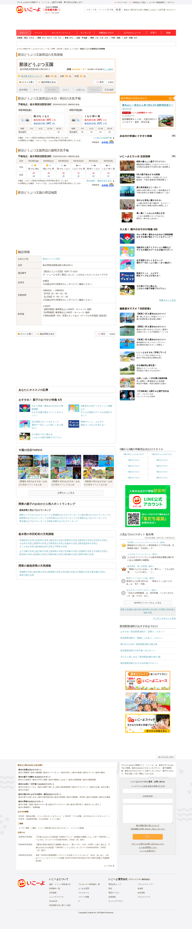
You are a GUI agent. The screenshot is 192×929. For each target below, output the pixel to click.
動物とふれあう (150, 10)
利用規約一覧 (54, 888)
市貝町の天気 (71, 551)
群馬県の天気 (54, 572)
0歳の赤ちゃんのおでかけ (133, 454)
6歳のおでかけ (134, 472)
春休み (126, 10)
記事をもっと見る (66, 493)
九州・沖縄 (128, 38)
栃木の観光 (100, 772)
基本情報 (23, 90)
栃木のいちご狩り (92, 804)
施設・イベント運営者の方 (60, 884)
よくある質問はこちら (148, 847)
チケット (37, 90)
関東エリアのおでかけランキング (35, 515)
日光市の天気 (99, 540)
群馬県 (146, 609)
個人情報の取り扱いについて (147, 825)
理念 (110, 888)
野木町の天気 (25, 554)
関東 (39, 38)
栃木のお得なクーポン (27, 787)
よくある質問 (83, 888)
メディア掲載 (83, 897)
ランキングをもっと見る (164, 618)
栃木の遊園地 (23, 772)
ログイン (171, 2)
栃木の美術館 (92, 797)
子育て (153, 33)
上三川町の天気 (26, 551)
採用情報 (112, 897)
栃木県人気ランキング (31, 76)
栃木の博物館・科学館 (76, 797)
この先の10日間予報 (102, 138)
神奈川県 (148, 612)
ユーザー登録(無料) (157, 2)
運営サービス (113, 893)
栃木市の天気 (56, 540)
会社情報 (141, 893)
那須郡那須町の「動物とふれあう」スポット (141, 638)
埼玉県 (154, 609)
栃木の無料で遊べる (46, 787)
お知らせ (80, 90)
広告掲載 (52, 893)
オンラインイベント (61, 33)
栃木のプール (88, 772)
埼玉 (60, 38)
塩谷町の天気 (40, 554)
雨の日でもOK (136, 10)
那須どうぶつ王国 (51, 259)
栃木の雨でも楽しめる (27, 797)
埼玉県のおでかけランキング (62, 518)
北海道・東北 (22, 38)
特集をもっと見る (167, 300)
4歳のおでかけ (134, 466)
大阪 (97, 38)
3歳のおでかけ (162, 460)
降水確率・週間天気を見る (99, 181)
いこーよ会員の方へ (148, 851)
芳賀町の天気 (85, 551)
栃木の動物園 (36, 772)
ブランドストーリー (146, 884)
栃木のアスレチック (80, 787)
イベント (38, 33)
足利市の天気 (42, 540)
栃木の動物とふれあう (58, 780)
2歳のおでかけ (134, 460)
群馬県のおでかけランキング (33, 518)
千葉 (55, 38)
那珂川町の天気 (86, 554)
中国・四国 (115, 38)
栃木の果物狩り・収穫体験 (29, 807)
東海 (66, 38)
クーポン (52, 90)
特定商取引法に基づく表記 (60, 905)
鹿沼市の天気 (85, 540)
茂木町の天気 (56, 551)
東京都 (170, 609)
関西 (92, 38)
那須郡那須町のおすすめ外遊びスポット (139, 663)
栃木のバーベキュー (52, 772)
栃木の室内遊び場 (45, 797)
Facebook (53, 901)
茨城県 (129, 609)
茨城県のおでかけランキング (66, 515)
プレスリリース (144, 897)
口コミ (66, 90)
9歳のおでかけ (162, 478)
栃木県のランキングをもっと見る (147, 603)
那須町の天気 (71, 554)
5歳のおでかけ (162, 466)
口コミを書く (28, 82)
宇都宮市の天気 (26, 540)
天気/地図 (108, 90)
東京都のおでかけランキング (33, 521)
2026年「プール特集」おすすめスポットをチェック (86, 816)
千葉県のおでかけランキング (91, 518)
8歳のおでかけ (134, 478)
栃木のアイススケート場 (59, 804)
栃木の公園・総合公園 (99, 787)
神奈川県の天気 (26, 575)
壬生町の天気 (99, 551)
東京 (44, 38)
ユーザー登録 (23, 828)
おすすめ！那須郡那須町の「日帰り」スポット (142, 631)
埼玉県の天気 (69, 572)
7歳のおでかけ (162, 472)
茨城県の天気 (25, 572)
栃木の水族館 (104, 797)
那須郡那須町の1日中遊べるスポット (137, 650)
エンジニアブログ (115, 901)
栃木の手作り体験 (40, 780)
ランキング (85, 33)
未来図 (140, 888)
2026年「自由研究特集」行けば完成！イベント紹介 (39, 819)
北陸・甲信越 (81, 38)
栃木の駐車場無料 (63, 787)
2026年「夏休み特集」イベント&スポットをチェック (40, 816)
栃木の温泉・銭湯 (25, 804)
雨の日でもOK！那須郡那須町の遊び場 (138, 644)
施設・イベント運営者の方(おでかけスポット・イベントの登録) (58, 828)
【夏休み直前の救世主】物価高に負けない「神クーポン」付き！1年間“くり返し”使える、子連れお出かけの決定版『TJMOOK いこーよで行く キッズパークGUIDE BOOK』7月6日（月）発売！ (73, 847)
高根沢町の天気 (55, 554)
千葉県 (162, 609)
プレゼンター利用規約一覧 (89, 884)
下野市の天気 (60, 546)
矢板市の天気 (71, 543)
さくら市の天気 (26, 546)
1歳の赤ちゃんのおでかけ (162, 454)
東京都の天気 (97, 572)
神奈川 (49, 38)
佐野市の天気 (71, 540)
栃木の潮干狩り (77, 804)
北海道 (31, 38)
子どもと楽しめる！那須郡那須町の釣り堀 (140, 657)
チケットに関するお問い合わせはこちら (148, 844)
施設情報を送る (48, 82)
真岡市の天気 (40, 543)
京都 (101, 38)
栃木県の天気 (40, 572)
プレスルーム (83, 893)
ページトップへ (167, 757)
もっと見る (108, 866)
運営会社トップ (114, 884)
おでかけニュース (132, 33)
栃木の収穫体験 (75, 780)
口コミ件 (107, 69)
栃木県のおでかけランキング (95, 515)
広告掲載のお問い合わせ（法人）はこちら (148, 829)
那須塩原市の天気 (87, 543)
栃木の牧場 (76, 772)
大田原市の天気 (55, 543)
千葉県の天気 (83, 572)
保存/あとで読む (139, 2)
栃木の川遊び (23, 790)
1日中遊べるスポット (167, 10)
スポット (23, 33)
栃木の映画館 (59, 797)
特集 (168, 33)
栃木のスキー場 (41, 804)
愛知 (71, 38)
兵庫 (106, 38)
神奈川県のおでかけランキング (63, 521)
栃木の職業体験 (89, 780)
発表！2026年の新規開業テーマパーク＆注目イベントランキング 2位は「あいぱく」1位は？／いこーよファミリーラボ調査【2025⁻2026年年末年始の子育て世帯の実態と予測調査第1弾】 (73, 858)
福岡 (135, 38)
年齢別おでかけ (106, 33)
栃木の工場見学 (24, 780)
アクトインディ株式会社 (139, 879)
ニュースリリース (56, 897)
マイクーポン (122, 2)
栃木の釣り (66, 772)
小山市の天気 (25, 543)
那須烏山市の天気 (44, 546)
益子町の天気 (42, 551)
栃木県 (138, 609)
